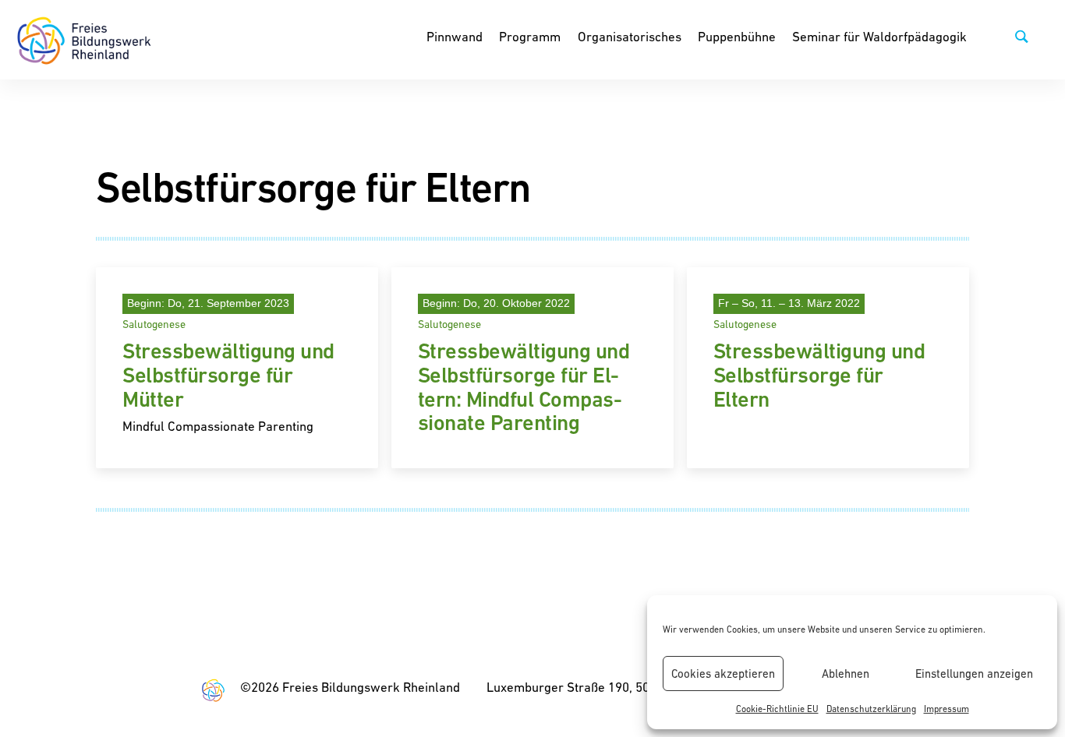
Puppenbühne (737, 36)
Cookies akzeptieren (723, 673)
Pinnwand (454, 36)
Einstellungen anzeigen (974, 673)
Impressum (946, 709)
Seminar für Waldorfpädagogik (879, 36)
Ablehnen (845, 673)
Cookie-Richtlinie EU (777, 709)
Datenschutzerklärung (871, 709)
